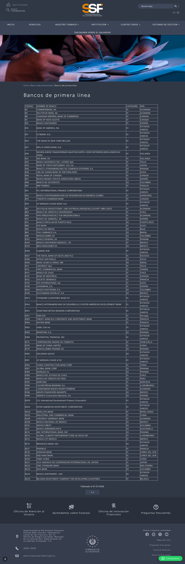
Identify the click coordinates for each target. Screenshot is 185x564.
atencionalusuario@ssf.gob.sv (39, 556)
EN (174, 12)
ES (178, 12)
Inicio (10, 24)
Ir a (92, 492)
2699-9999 (29, 548)
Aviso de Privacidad (161, 555)
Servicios (35, 24)
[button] (170, 558)
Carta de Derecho (162, 550)
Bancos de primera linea (42, 85)
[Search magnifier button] (175, 6)
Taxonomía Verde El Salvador (92, 32)
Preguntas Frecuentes (160, 545)
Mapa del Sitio (164, 540)
